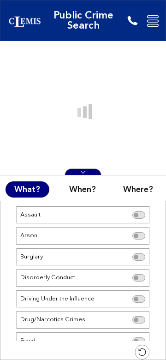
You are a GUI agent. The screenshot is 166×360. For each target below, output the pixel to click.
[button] (153, 21)
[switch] (139, 215)
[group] (83, 280)
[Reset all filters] (142, 352)
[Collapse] (83, 171)
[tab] (27, 189)
